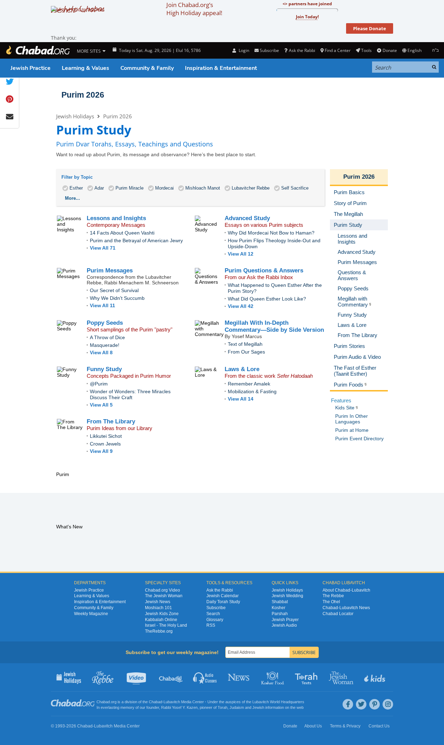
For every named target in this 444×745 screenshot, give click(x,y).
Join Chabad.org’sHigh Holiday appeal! (194, 9)
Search (213, 613)
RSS (210, 625)
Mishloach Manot (202, 188)
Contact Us (379, 726)
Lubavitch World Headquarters (278, 702)
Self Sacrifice (295, 188)
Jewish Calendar (222, 595)
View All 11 (102, 305)
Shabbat (280, 601)
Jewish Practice (31, 68)
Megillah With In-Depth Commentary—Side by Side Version (274, 326)
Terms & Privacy (345, 726)
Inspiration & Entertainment (221, 68)
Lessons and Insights (116, 218)
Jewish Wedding (287, 595)
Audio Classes (205, 677)
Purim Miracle (129, 188)
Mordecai (164, 188)
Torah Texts (307, 677)
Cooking (273, 677)
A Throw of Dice (107, 337)
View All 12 (240, 254)
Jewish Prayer (285, 619)
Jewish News (157, 601)
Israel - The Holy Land (166, 625)
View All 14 (240, 399)
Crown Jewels (105, 444)
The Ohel (331, 601)
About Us (313, 726)
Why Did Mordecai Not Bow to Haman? (271, 233)
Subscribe (216, 607)
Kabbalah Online (161, 619)
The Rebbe (333, 595)
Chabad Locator (338, 613)
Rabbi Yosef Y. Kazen (179, 707)
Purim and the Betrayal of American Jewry (136, 240)
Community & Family (147, 68)
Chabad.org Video (162, 590)
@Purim (99, 384)
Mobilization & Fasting (252, 391)
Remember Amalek (249, 384)
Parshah (280, 613)
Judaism (237, 707)
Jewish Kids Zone (162, 613)
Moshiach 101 (158, 607)
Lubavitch (172, 702)
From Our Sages (246, 352)
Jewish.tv (137, 677)
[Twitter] (361, 704)
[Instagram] (388, 704)
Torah (222, 707)
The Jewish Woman (164, 595)
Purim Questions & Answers (264, 270)
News (239, 677)
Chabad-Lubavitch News (346, 607)
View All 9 (101, 451)
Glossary (214, 619)
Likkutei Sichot (106, 436)
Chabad (155, 702)
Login (243, 50)
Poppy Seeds (105, 322)
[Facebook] (348, 704)
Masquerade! (104, 345)
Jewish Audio (284, 625)
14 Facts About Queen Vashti (122, 233)
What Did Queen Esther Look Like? (267, 299)
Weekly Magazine (91, 613)
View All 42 (240, 306)
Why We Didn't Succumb (117, 298)
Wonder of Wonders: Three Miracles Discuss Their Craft (130, 394)
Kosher (278, 607)
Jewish (258, 707)
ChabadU (171, 677)
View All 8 (101, 352)
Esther (76, 188)
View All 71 (102, 248)
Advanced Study (247, 218)
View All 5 (101, 405)
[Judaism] (37, 50)
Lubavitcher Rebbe (251, 188)
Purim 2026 (82, 94)
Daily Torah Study (223, 601)
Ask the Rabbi (302, 50)
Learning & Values (85, 68)
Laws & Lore (242, 369)
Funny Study (104, 369)
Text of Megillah (245, 344)
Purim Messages (110, 270)
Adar (99, 188)
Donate (390, 50)
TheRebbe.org (159, 631)
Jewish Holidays (75, 116)
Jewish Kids (375, 677)
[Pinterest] (374, 704)
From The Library (111, 421)
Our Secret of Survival (114, 290)
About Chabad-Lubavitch (346, 590)
